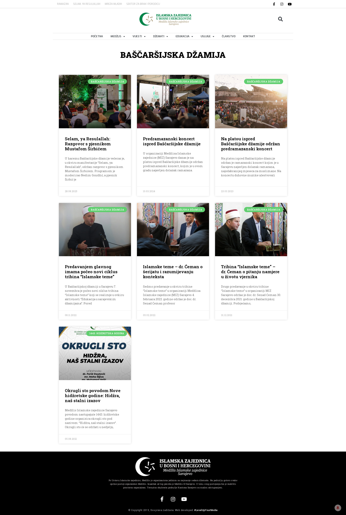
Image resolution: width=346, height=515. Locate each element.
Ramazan (63, 4)
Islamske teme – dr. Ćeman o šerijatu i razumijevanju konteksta (173, 271)
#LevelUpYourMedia (205, 510)
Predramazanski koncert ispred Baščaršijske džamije (172, 141)
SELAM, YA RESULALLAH (86, 4)
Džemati (158, 36)
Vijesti (137, 36)
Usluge (206, 36)
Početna (97, 36)
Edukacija (182, 36)
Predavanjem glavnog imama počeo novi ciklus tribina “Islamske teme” (91, 271)
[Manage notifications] (338, 508)
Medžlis (116, 36)
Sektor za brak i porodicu (143, 4)
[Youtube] (289, 4)
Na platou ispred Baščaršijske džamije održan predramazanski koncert (250, 144)
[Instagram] (282, 4)
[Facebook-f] (274, 4)
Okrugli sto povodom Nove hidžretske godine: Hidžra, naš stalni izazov (93, 395)
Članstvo (228, 36)
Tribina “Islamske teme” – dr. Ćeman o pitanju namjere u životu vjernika (250, 271)
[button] (280, 19)
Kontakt (249, 36)
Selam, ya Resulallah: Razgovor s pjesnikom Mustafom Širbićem (88, 144)
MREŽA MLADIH (113, 4)
